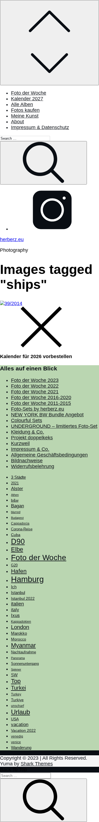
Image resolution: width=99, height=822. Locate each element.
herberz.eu (12, 239)
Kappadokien (21, 622)
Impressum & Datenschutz (40, 127)
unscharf (17, 705)
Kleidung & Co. (27, 432)
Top (16, 681)
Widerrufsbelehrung (32, 466)
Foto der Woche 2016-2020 (41, 397)
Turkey (16, 694)
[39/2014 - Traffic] (11, 303)
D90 (18, 541)
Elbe (17, 549)
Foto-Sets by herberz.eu (37, 409)
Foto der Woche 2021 (35, 391)
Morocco (18, 639)
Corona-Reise (21, 529)
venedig (17, 736)
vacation (19, 724)
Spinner (16, 669)
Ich (13, 586)
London (20, 627)
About (17, 121)
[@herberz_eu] (52, 229)
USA (15, 719)
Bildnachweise (27, 460)
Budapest (17, 517)
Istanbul (18, 592)
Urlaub (20, 712)
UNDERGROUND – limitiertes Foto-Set (54, 426)
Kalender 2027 (27, 98)
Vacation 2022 (23, 730)
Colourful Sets (26, 420)
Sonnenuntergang (25, 664)
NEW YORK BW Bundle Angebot (47, 414)
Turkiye (17, 700)
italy (15, 609)
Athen (15, 494)
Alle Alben (22, 104)
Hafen (19, 571)
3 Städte (18, 477)
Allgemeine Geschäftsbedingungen (49, 455)
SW (14, 674)
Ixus (15, 615)
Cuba (15, 535)
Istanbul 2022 (23, 598)
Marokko (19, 633)
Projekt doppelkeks (32, 437)
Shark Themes (37, 764)
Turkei (18, 688)
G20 (14, 565)
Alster (17, 488)
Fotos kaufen (25, 110)
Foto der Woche (28, 93)
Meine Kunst (24, 116)
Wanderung (21, 747)
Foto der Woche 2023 (35, 380)
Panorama (18, 658)
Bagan (17, 505)
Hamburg (27, 579)
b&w (14, 500)
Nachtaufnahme (23, 652)
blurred (15, 512)
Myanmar (23, 645)
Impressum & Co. (30, 449)
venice (16, 742)
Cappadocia (20, 523)
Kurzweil (20, 443)
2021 (15, 483)
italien (17, 604)
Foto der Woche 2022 (35, 386)
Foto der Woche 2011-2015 (41, 403)
